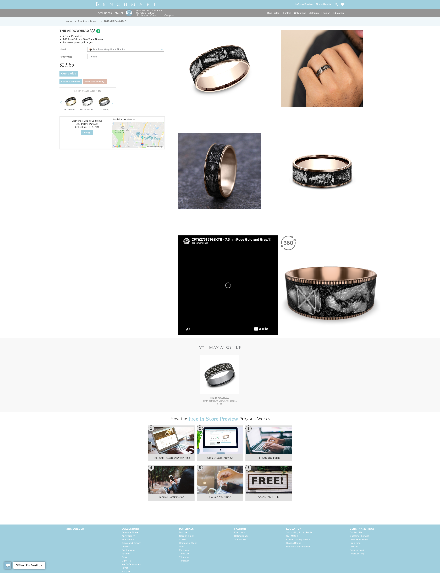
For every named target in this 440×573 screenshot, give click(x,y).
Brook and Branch (88, 21)
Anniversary (128, 536)
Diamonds (239, 532)
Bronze (183, 532)
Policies (354, 547)
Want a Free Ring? (95, 82)
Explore (287, 13)
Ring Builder (273, 13)
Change (168, 15)
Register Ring (357, 554)
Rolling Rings (241, 536)
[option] (71, 103)
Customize (68, 73)
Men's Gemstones (131, 564)
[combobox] (125, 49)
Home (68, 21)
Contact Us (356, 532)
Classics (126, 547)
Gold (181, 547)
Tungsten (184, 561)
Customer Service (359, 536)
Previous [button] (64, 103)
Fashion (325, 13)
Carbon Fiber (186, 536)
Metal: (62, 49)
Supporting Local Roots (299, 532)
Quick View (220, 390)
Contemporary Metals (298, 539)
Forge (125, 557)
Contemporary (130, 550)
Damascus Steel (187, 543)
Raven (125, 568)
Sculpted (126, 571)
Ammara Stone (130, 532)
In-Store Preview (70, 82)
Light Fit (126, 561)
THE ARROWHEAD (115, 21)
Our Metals (292, 536)
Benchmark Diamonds (298, 547)
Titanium (184, 557)
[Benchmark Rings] (126, 4)
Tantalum (184, 554)
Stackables (240, 539)
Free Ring (355, 543)
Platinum (184, 550)
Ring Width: (65, 56)
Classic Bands (293, 543)
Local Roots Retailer (109, 13)
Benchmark (128, 539)
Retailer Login (357, 550)
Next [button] (115, 103)
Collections (300, 13)
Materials (314, 13)
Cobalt (182, 539)
